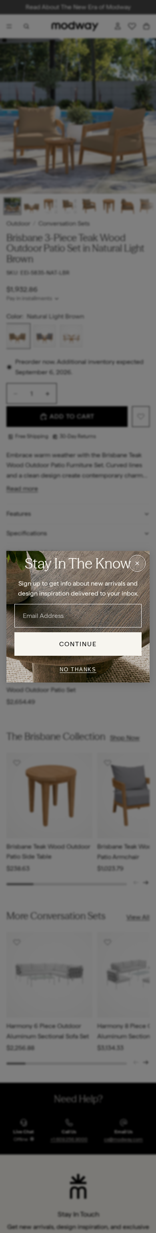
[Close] (137, 563)
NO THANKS (78, 670)
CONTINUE (78, 643)
